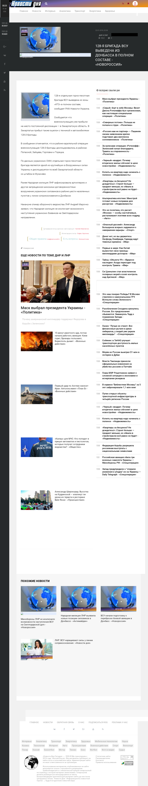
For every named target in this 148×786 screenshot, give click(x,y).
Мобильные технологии (106, 741)
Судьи (122, 750)
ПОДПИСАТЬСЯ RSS (98, 722)
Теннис (73, 750)
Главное (24, 11)
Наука (125, 741)
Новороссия (28, 248)
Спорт (115, 745)
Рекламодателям (103, 758)
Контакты (100, 760)
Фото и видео (108, 750)
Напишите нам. (84, 239)
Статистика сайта (103, 756)
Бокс (83, 750)
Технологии (39, 745)
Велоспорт (128, 745)
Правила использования (106, 762)
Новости (36, 11)
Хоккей (36, 750)
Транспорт (80, 11)
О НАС (81, 722)
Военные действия (99, 745)
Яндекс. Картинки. (83, 233)
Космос (25, 745)
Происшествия (79, 745)
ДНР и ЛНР (103, 35)
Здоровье (110, 11)
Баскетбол (49, 750)
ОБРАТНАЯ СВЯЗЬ (65, 722)
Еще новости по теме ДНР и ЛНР (45, 255)
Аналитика (65, 11)
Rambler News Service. (82, 229)
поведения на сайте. (53, 239)
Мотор (62, 750)
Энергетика (95, 11)
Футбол (93, 750)
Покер (25, 750)
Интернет (53, 745)
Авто (65, 745)
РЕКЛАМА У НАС (120, 722)
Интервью (50, 11)
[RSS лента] (123, 3)
